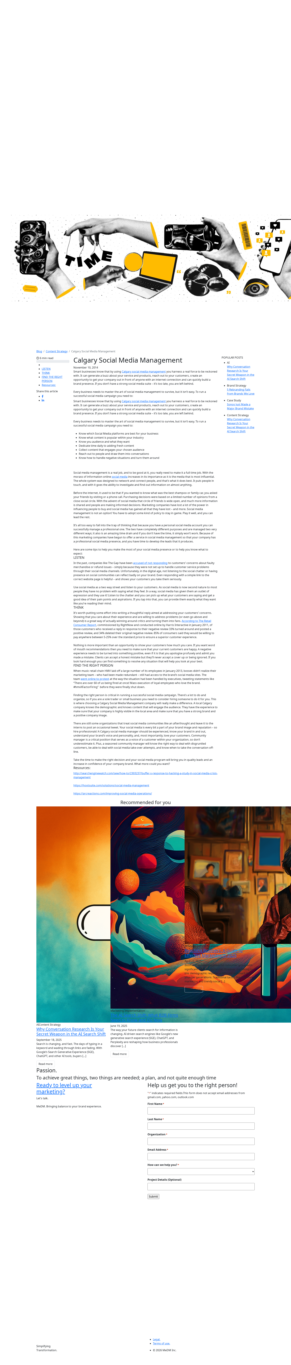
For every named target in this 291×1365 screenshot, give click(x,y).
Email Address (158, 1150)
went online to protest (95, 679)
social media (119, 477)
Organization (157, 1134)
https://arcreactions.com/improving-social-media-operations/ (112, 793)
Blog (39, 351)
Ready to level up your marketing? (64, 1088)
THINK (46, 373)
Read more (46, 1064)
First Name (156, 1104)
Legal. (156, 1339)
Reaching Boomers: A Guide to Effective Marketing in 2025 (214, 952)
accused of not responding (150, 563)
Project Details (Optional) (164, 1180)
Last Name (156, 1119)
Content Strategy (57, 351)
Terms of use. (161, 1343)
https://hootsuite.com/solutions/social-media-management (111, 785)
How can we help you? (163, 1165)
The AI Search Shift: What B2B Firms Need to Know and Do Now (144, 1017)
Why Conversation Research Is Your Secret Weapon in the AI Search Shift (71, 1031)
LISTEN (46, 369)
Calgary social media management (144, 371)
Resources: (49, 385)
